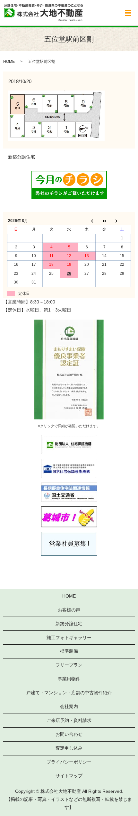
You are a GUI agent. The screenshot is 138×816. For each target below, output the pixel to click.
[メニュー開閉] (128, 13)
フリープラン (69, 664)
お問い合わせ (69, 734)
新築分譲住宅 (21, 156)
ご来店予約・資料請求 (69, 720)
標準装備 (69, 651)
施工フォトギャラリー (69, 637)
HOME (9, 61)
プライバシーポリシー (69, 761)
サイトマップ (69, 775)
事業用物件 (69, 678)
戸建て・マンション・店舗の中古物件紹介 (69, 692)
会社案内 (69, 706)
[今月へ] (104, 221)
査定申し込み (69, 748)
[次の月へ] (122, 221)
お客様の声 (69, 609)
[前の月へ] (87, 221)
